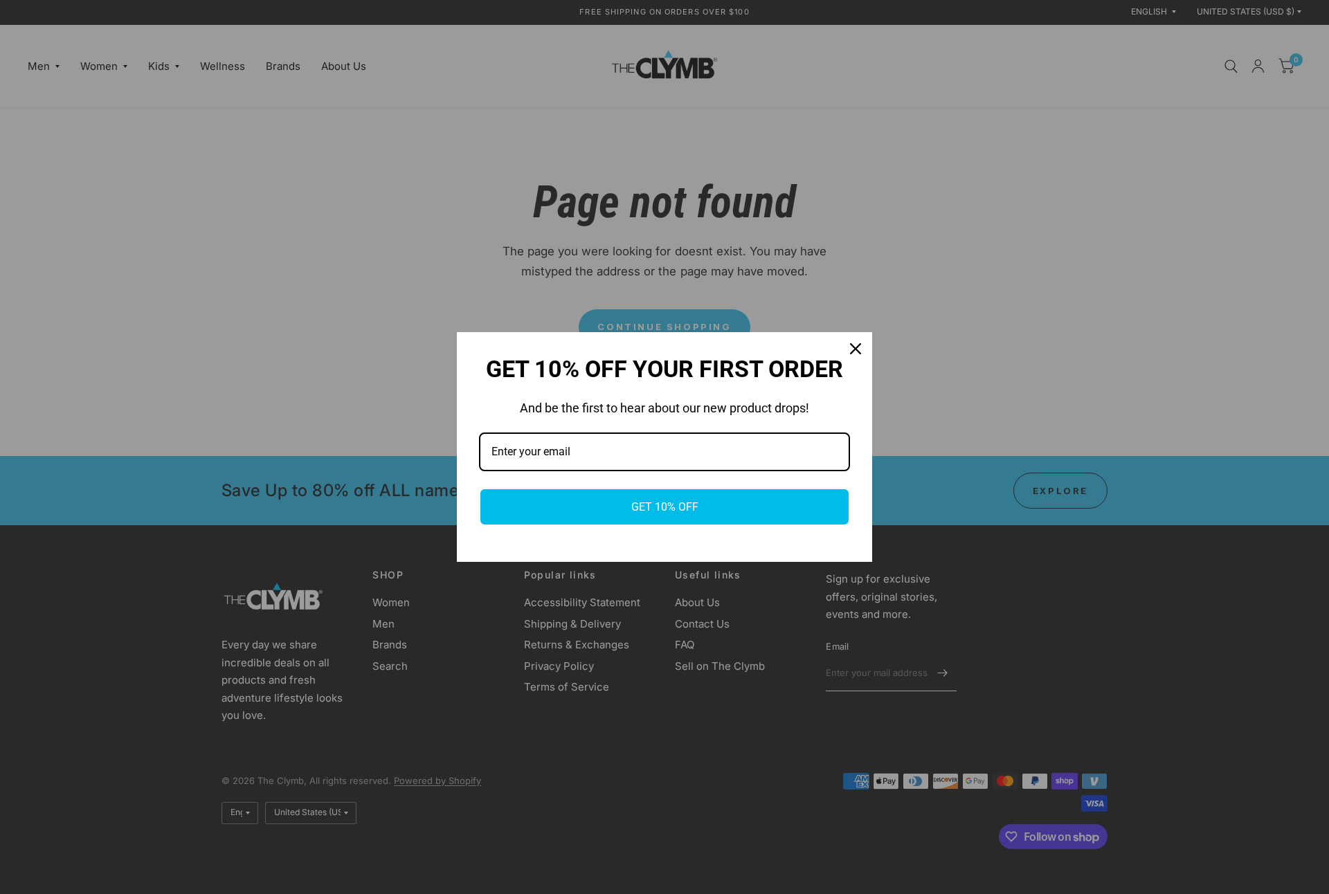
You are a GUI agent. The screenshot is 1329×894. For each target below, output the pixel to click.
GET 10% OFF (664, 506)
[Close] (855, 348)
